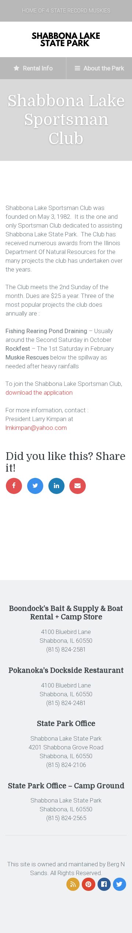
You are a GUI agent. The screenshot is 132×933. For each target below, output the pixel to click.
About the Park (103, 68)
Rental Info (37, 68)
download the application (39, 392)
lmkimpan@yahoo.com (36, 427)
